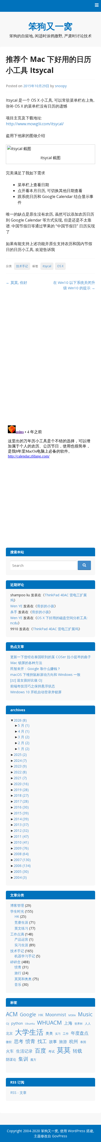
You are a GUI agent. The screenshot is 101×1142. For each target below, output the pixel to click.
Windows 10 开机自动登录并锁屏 (36, 692)
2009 (21, 848)
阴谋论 (11, 1059)
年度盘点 (79, 1033)
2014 (21, 819)
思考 (18, 1041)
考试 (51, 1051)
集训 (23, 1059)
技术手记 (22, 266)
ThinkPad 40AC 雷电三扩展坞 (55, 629)
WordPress (76, 1130)
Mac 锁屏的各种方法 (26, 662)
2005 (21, 871)
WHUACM (49, 1022)
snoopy (61, 86)
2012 (21, 830)
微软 (9, 1042)
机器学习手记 (24, 956)
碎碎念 (15, 962)
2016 (21, 807)
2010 (21, 842)
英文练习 (21, 928)
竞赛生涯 (21, 922)
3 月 (23, 737)
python (17, 1023)
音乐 (17, 984)
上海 (68, 1023)
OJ (7, 1023)
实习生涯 (21, 945)
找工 (42, 1041)
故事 (53, 1041)
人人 (88, 1023)
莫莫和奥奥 (23, 978)
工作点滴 (17, 934)
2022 (20, 772)
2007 (22, 859)
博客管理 (17, 905)
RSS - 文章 (18, 1092)
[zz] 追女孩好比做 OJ (26, 680)
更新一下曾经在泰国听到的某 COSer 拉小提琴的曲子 (50, 657)
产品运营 (21, 939)
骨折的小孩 (45, 606)
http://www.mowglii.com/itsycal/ (35, 123)
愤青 (17, 967)
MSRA (72, 1015)
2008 (21, 853)
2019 (21, 789)
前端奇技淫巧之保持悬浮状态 (32, 686)
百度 (40, 1050)
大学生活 (29, 1032)
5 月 (23, 725)
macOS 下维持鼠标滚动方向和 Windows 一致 (45, 674)
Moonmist (55, 1014)
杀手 (13, 612)
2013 (21, 824)
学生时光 (17, 911)
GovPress (59, 1136)
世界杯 (79, 1023)
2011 (21, 836)
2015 (21, 813)
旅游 (63, 1041)
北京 (9, 1033)
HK (16, 916)
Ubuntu (30, 1023)
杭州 (73, 1041)
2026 (20, 720)
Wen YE (16, 606)
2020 (21, 783)
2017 (21, 801)
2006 (22, 865)
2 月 (23, 742)
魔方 (33, 1059)
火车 (10, 1051)
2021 (20, 778)
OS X (60, 266)
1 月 (23, 748)
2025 (20, 754)
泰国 (83, 1042)
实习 (58, 1033)
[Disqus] (50, 357)
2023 (20, 766)
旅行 (17, 973)
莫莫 (64, 1050)
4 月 (23, 731)
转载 (77, 1051)
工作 (66, 1033)
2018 (21, 795)
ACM (12, 1014)
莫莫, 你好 (16, 282)
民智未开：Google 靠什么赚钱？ (35, 668)
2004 (20, 877)
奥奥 (49, 1033)
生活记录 (24, 1051)
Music (85, 1014)
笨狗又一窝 (50, 26)
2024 (20, 760)
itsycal (47, 266)
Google (28, 1014)
